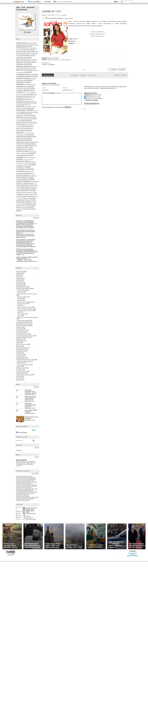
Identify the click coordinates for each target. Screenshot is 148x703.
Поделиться (122, 69)
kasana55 (28, 482)
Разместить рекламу (132, 555)
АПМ (20, 487)
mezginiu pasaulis (31, 43)
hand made (21, 43)
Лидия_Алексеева (21, 493)
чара (23, 500)
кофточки (18, 113)
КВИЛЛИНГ (19, 339)
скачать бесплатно (24, 184)
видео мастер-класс (25, 50)
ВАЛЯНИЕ (19, 278)
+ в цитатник (63, 15)
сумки (29, 185)
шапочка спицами (20, 209)
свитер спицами (28, 177)
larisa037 (22, 483)
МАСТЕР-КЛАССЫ (21, 344)
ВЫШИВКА (19, 285)
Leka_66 (18, 479)
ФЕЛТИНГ (19, 378)
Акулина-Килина (27, 487)
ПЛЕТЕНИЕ (19, 356)
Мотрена (25, 494)
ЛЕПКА (18, 342)
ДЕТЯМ (18, 275)
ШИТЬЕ (18, 380)
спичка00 (18, 465)
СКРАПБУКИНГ (20, 373)
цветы (30, 204)
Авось (57, 1)
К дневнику (83, 75)
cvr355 (32, 480)
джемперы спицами (25, 86)
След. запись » (93, 75)
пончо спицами (24, 164)
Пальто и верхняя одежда (24, 307)
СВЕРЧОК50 (34, 497)
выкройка (32, 55)
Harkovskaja (25, 477)
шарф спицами (31, 209)
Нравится (113, 69)
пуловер (32, 165)
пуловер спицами (23, 167)
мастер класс (26, 120)
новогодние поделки (23, 142)
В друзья (28, 32)
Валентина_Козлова (22, 489)
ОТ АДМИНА (19, 354)
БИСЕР (18, 276)
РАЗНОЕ (18, 366)
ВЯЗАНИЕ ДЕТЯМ (21, 287)
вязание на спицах (24, 70)
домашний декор (21, 88)
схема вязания (24, 187)
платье (33, 153)
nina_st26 (34, 484)
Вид (117, 2)
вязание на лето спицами (28, 68)
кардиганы (30, 108)
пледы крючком (31, 157)
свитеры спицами (28, 179)
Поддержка (115, 2)
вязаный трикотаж (23, 78)
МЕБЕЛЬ (18, 346)
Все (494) (36, 217)
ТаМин (22, 498)
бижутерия (19, 48)
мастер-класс (21, 122)
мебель (18, 128)
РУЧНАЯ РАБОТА (21, 371)
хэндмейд (19, 450)
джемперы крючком (30, 84)
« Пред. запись (74, 75)
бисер (24, 48)
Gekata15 (19, 477)
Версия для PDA (132, 553)
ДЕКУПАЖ (19, 327)
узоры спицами (29, 198)
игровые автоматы (23, 103)
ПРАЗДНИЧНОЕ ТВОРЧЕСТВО (25, 359)
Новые (124, 75)
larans (18, 483)
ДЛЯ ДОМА (19, 329)
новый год (32, 145)
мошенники (26, 132)
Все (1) (37, 447)
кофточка (24, 112)
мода (23, 128)
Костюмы (20, 300)
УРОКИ (18, 376)
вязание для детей (24, 64)
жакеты (26, 90)
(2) (34, 420)
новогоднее (30, 134)
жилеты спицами (21, 94)
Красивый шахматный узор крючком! (30, 405)
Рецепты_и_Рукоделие (26, 464)
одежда (25, 149)
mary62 (29, 484)
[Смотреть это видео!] (20, 392)
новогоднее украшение (24, 138)
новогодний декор (30, 143)
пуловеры (20, 169)
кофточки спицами (26, 113)
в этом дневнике (22, 432)
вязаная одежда (30, 60)
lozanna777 (19, 484)
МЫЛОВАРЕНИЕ (21, 349)
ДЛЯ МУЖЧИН (20, 332)
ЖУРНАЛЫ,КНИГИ (21, 334)
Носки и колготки (22, 303)
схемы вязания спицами (26, 190)
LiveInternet (19, 2)
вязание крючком (24, 66)
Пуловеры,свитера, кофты (24, 310)
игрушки (34, 103)
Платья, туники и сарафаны (25, 308)
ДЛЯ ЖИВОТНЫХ (21, 330)
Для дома (20, 298)
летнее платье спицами (29, 117)
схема (18, 187)
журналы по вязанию (52, 59)
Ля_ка (18, 464)
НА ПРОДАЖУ (20, 351)
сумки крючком (34, 185)
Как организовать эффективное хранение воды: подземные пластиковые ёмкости (25, 241)
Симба (18, 498)
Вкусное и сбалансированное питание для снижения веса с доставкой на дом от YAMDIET (25, 222)
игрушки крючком (22, 104)
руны (33, 173)
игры (29, 104)
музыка (32, 132)
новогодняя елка (22, 145)
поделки (19, 159)
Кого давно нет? (20, 461)
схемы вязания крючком (29, 188)
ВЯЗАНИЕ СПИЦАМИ (22, 325)
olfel (17, 486)
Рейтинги (49, 1)
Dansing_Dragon (28, 476)
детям (24, 80)
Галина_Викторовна (22, 490)
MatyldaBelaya (32, 479)
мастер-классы (27, 126)
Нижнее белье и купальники (25, 302)
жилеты (33, 92)
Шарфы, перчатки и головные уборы (27, 317)
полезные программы (28, 159)
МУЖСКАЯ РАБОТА (21, 347)
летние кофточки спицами (22, 118)
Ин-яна (29, 491)
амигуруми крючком (26, 46)
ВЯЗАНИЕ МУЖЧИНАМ (23, 324)
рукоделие (26, 173)
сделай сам (34, 181)
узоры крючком (28, 196)
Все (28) (36, 387)
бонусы (29, 47)
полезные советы (23, 161)
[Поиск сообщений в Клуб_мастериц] (34, 430)
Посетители (29, 517)
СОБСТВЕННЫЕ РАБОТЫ (23, 374)
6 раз (50, 62)
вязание (20, 62)
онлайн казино (33, 151)
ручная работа (22, 175)
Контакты (132, 554)
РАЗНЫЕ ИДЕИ (20, 368)
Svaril (24, 480)
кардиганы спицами (24, 110)
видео (28, 49)
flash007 (18, 482)
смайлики (58, 93)
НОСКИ (19, 45)
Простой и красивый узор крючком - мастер (30, 391)
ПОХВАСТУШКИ (20, 358)
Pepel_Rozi (19, 463)
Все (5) (37, 457)
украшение (20, 200)
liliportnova (28, 483)
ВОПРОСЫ (19, 281)
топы (23, 192)
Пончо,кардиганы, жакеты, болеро (27, 293)
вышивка (19, 57)
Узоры (19, 315)
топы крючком (29, 192)
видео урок (25, 53)
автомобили (25, 45)
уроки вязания (25, 202)
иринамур (19, 500)
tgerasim (34, 486)
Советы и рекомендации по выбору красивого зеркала (26, 257)
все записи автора (68, 18)
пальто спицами (25, 153)
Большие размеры (22, 296)
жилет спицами (27, 92)
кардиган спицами (21, 108)
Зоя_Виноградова (21, 491)
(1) (34, 394)
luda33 (25, 484)
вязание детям (30, 62)
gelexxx (23, 482)
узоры (19, 196)
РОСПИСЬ (19, 369)
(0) (36, 223)
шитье (18, 211)
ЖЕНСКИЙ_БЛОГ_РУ (29, 463)
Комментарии (30, 7)
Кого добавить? (30, 461)
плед (25, 157)
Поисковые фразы (31, 519)
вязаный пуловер (31, 76)
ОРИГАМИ (19, 353)
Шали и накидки (21, 290)
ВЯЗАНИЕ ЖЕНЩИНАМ (23, 288)
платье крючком (21, 155)
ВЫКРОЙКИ (19, 283)
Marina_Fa (24, 479)
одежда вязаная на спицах (24, 150)
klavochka (34, 482)
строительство (23, 185)
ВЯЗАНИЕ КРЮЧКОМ (22, 322)
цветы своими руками (28, 205)
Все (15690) (35, 473)
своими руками (23, 181)
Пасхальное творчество (24, 364)
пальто (18, 153)
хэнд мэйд (24, 204)
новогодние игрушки (24, 140)
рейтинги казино (29, 171)
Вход (39, 1)
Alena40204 (19, 476)
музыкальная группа (21, 134)
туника (25, 194)
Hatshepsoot (32, 477)
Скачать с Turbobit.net (97, 31)
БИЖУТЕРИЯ (20, 271)
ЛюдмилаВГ (19, 494)
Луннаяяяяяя (31, 493)
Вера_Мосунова (33, 489)
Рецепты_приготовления (23, 497)
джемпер (29, 80)
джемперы (20, 84)
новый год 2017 (22, 147)
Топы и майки (21, 314)
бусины (23, 49)
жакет (28, 88)
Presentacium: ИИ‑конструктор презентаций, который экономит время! (25, 231)
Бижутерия (20, 292)
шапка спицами (24, 207)
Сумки (19, 312)
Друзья (23, 7)
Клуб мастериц (17, 9)
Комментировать (48, 75)
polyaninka (22, 486)
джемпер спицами (23, 82)
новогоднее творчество (26, 136)
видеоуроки (24, 55)
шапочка (31, 207)
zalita (17, 487)
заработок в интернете (30, 101)
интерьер (20, 106)
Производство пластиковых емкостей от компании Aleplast (25, 249)
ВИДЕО (18, 280)
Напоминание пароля (67, 90)
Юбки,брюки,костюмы (23, 320)
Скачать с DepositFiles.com (97, 33)
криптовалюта (19, 115)
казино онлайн (32, 106)
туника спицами (32, 194)
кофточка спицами (32, 112)
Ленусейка (34, 491)
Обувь (19, 305)
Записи (18, 7)
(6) (34, 413)
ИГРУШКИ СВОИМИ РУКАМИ (24, 335)
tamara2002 (28, 486)
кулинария (27, 115)
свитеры (18, 179)
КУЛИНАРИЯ (20, 341)
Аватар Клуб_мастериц (26, 21)
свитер (18, 177)
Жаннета (30, 490)
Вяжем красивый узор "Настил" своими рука (30, 398)
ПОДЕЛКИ (19, 273)
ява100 (27, 500)
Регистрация (32, 1)
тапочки (18, 192)
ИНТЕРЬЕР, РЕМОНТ (22, 337)
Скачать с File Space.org (97, 36)
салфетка (33, 175)
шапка (18, 207)
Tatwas (28, 480)
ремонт (19, 173)
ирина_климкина (29, 498)
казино (26, 106)
